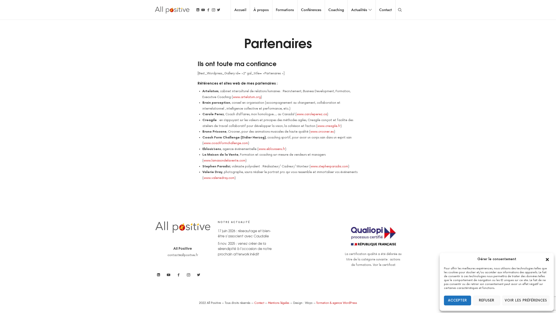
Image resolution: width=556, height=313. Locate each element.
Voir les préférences (526, 300)
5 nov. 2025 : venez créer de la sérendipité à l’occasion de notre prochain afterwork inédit (245, 248)
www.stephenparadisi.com (329, 166)
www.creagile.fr (329, 126)
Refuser (486, 300)
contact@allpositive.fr (182, 255)
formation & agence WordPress (336, 303)
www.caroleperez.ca (311, 114)
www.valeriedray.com (219, 178)
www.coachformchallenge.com (226, 143)
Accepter (457, 300)
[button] (547, 259)
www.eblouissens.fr (271, 149)
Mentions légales (278, 303)
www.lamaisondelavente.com (224, 160)
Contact (259, 303)
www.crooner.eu (322, 131)
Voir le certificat (384, 265)
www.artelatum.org (247, 97)
